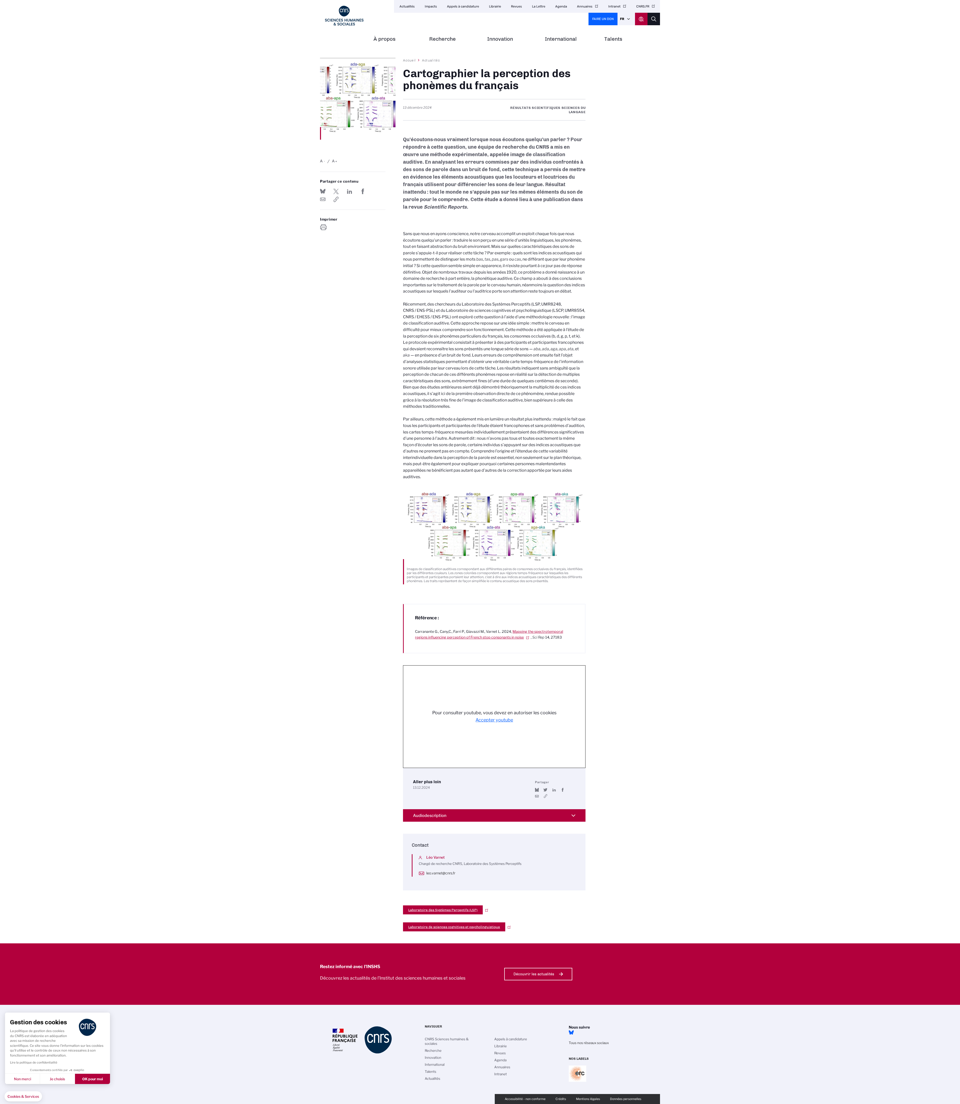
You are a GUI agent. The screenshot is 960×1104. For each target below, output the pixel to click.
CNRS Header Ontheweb (641, 19)
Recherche (442, 39)
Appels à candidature (463, 6)
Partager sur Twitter (336, 191)
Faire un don (603, 19)
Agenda (561, 6)
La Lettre (538, 6)
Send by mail (323, 199)
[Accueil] (344, 15)
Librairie (495, 6)
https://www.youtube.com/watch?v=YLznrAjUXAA (545, 796)
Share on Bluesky (323, 191)
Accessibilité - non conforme (525, 1099)
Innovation (500, 39)
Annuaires (584, 6)
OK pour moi (92, 1079)
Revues (516, 6)
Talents (613, 39)
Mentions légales (588, 1099)
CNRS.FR (642, 6)
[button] (23, 1096)
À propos (385, 39)
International (561, 39)
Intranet (614, 6)
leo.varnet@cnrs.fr (440, 873)
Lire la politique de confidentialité (33, 1062)
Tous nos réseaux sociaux (589, 1043)
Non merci (22, 1079)
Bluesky (571, 1032)
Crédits (561, 1099)
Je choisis (57, 1079)
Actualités (407, 6)
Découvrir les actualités (534, 974)
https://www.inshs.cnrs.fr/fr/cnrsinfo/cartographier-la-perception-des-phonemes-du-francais (336, 199)
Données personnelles (625, 1099)
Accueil (409, 60)
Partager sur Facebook (363, 191)
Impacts (431, 6)
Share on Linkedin (349, 191)
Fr (622, 19)
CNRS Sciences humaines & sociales (447, 1041)
